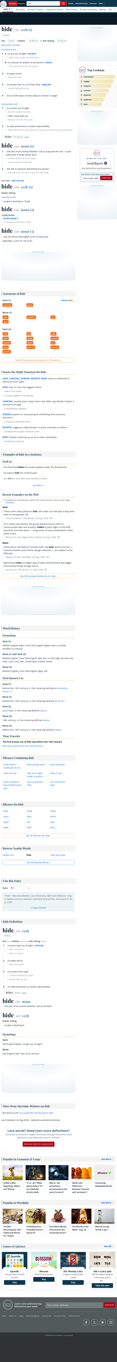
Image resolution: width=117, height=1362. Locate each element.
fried (52, 827)
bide (5, 811)
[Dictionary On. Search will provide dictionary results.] (17, 3)
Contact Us (47, 1316)
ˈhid (10, 40)
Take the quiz (102, 1285)
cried (6, 816)
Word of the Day (82, 3)
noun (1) (27, 146)
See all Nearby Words (38, 862)
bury (44, 378)
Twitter (94, 1322)
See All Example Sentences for (38, 576)
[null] (105, 163)
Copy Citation (39, 907)
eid (28, 821)
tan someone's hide (57, 783)
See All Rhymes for (38, 835)
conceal (14, 378)
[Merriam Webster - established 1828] (3, 3)
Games (70, 3)
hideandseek (57, 764)
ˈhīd (5, 35)
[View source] (51, 518)
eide (52, 821)
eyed (5, 827)
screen (25, 378)
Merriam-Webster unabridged (38, 1144)
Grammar (93, 3)
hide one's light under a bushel (35, 775)
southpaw (95, 163)
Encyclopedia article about (36, 1112)
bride (29, 811)
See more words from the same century (23, 745)
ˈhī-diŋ (60, 40)
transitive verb (8, 49)
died (29, 816)
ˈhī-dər (17, 136)
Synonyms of (10, 45)
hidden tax (8, 855)
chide (53, 811)
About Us (13, 1316)
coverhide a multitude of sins (12, 766)
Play (14, 1282)
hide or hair (56, 773)
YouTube (102, 1322)
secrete (35, 378)
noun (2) (27, 209)
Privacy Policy (60, 1316)
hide (5, 378)
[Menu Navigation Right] (114, 9)
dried (53, 816)
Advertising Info (33, 1316)
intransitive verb (9, 104)
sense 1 (62, 701)
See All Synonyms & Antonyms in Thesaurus (37, 360)
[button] (102, 3)
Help (4, 1316)
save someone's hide (35, 783)
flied (29, 827)
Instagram (111, 1322)
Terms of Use (74, 1316)
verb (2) (27, 187)
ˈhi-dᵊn (32, 40)
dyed (6, 821)
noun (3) (27, 231)
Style (5, 888)
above (43, 710)
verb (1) (26, 29)
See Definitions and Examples (96, 168)
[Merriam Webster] (97, 153)
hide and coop (58, 855)
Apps (21, 1316)
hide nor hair (10, 773)
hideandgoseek (36, 764)
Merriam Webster (8, 1304)
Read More (10, 502)
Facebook (86, 1322)
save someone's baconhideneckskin (12, 785)
